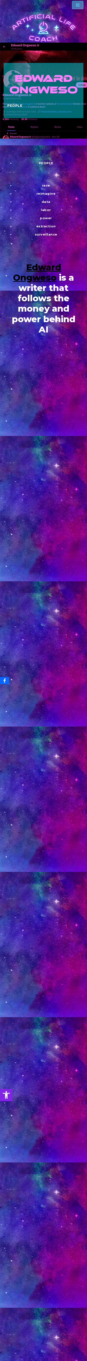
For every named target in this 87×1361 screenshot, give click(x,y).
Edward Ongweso (37, 272)
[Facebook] (4, 680)
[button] (6, 1095)
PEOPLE (14, 106)
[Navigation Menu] (77, 5)
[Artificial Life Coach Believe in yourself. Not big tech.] (43, 28)
